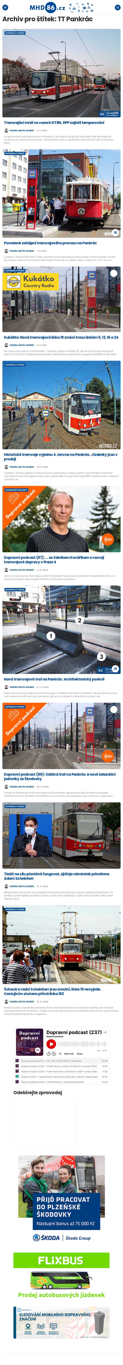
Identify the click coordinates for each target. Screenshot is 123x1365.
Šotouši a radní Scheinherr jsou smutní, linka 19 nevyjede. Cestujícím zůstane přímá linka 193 (52, 991)
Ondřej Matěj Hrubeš (22, 131)
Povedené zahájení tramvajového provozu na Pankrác (50, 243)
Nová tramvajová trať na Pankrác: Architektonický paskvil (54, 679)
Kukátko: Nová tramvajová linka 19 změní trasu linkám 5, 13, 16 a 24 (61, 337)
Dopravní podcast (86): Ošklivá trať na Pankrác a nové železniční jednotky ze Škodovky (59, 777)
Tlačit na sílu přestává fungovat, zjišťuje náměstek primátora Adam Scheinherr (56, 876)
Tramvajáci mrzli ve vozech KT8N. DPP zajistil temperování (54, 122)
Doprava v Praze (15, 33)
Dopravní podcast (16, 490)
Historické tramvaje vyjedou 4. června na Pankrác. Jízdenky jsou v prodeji (61, 457)
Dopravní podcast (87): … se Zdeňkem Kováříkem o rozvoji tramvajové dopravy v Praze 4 (54, 560)
